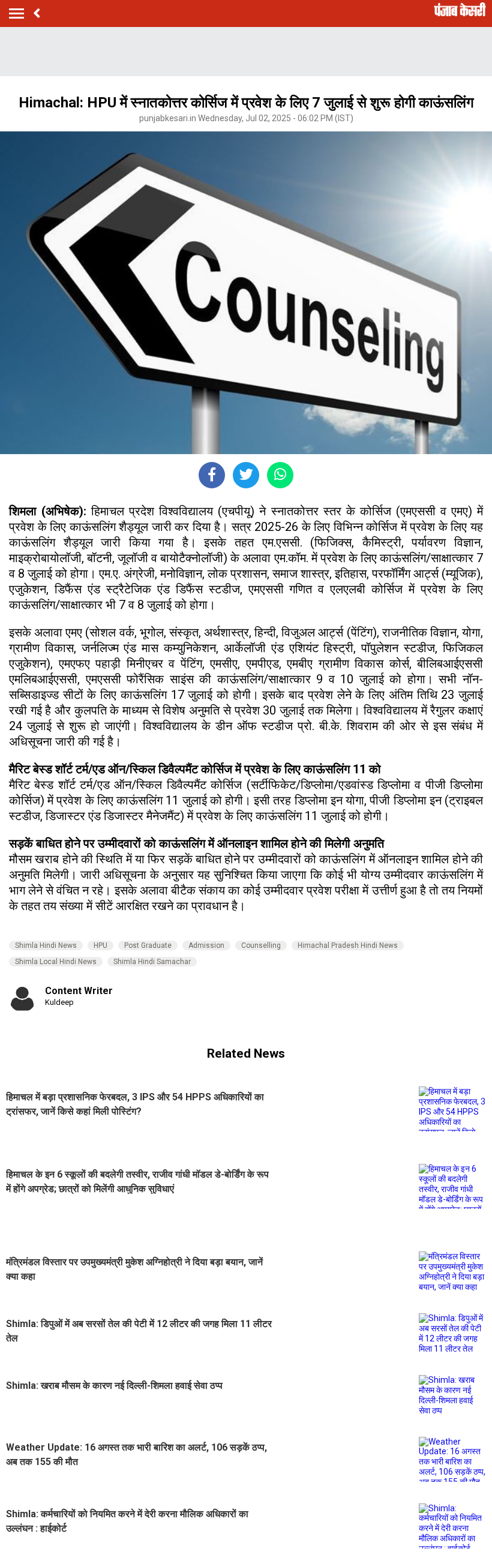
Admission (206, 945)
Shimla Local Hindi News (56, 961)
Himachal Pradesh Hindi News (348, 945)
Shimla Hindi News (46, 945)
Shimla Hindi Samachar (152, 961)
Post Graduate (148, 945)
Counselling (261, 945)
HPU (100, 945)
